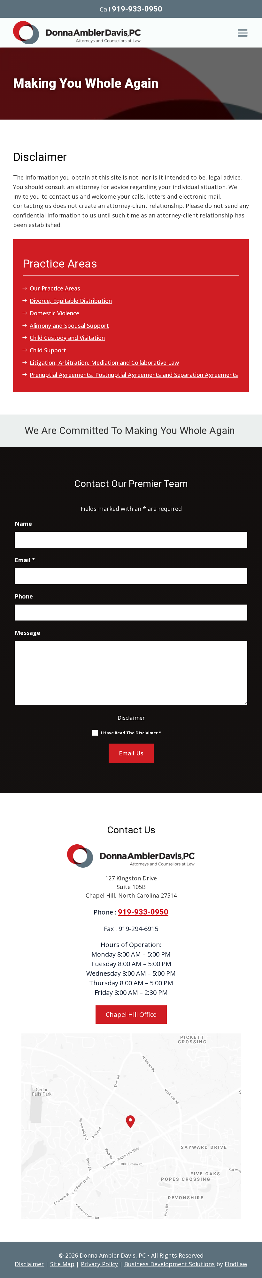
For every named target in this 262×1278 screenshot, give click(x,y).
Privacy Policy (99, 1264)
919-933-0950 (137, 8)
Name (23, 523)
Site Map (62, 1264)
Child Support (48, 350)
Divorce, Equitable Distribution (71, 301)
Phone (24, 596)
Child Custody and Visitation (67, 338)
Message (27, 632)
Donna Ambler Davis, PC (113, 1255)
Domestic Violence (54, 313)
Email (25, 560)
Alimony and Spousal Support (69, 325)
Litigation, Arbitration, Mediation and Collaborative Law (104, 362)
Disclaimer (131, 717)
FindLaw (236, 1264)
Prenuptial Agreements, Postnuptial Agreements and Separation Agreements (134, 374)
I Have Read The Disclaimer (131, 733)
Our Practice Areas (55, 288)
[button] (242, 31)
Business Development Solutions (169, 1264)
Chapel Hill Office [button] (131, 1014)
